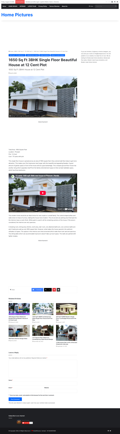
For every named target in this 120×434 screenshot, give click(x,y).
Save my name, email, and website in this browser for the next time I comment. (32, 395)
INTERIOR (22, 6)
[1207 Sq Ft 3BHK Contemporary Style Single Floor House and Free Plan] (42, 309)
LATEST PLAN (32, 6)
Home (4, 6)
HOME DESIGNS (44, 55)
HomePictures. (37, 431)
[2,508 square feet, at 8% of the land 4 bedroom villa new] (66, 333)
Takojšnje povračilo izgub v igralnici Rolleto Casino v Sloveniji (42, 2)
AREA (15, 51)
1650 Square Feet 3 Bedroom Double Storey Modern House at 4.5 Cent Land (18, 318)
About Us (64, 6)
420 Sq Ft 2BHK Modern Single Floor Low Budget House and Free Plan (66, 318)
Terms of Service (54, 6)
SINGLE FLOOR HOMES (57, 55)
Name (11, 380)
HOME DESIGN (13, 6)
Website (46, 387)
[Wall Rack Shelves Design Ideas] (19, 331)
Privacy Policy (42, 6)
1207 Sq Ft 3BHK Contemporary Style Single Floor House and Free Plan (42, 318)
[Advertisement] (60, 35)
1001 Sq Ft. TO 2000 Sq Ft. (25, 51)
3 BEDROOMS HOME (32, 55)
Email (11, 387)
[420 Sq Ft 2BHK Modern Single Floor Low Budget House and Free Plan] (66, 309)
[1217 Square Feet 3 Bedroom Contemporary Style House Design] (42, 330)
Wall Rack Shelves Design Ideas (18, 338)
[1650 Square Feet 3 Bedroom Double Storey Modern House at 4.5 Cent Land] (19, 309)
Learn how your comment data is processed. (43, 403)
